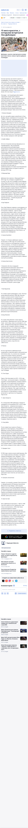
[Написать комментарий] (14, 589)
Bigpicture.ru (16, 92)
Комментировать (22, 593)
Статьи (17, 12)
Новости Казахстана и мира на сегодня (10, 22)
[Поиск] (22, 10)
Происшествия (23, 12)
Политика (3, 12)
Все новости (4, 23)
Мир (8, 12)
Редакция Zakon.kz (12, 23)
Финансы (12, 12)
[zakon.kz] (5, 10)
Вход (26, 585)
